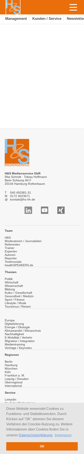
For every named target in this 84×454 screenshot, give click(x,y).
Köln (8, 372)
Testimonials (13, 261)
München (11, 368)
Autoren (10, 255)
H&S (8, 237)
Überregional (13, 382)
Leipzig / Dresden (17, 379)
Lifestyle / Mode (15, 303)
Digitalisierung (14, 323)
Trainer (9, 248)
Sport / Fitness (15, 299)
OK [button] (42, 446)
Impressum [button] (63, 435)
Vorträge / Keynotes (18, 348)
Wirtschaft (11, 282)
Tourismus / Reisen (18, 306)
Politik (9, 279)
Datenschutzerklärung (35, 435)
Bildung (10, 289)
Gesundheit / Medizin (19, 296)
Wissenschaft (14, 286)
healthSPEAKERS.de (19, 265)
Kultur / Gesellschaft (18, 292)
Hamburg (11, 365)
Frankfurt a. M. (15, 375)
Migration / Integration (20, 341)
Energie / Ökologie (17, 327)
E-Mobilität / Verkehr (18, 337)
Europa (10, 320)
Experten (11, 251)
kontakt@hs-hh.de (22, 199)
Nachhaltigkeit (14, 334)
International (13, 385)
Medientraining (15, 344)
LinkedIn (10, 399)
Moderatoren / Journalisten (23, 241)
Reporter (11, 258)
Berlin (8, 361)
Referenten (12, 244)
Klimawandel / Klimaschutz (23, 330)
